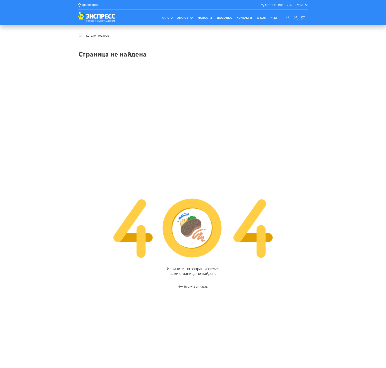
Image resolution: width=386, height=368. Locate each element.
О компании (267, 18)
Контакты (244, 18)
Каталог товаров (175, 18)
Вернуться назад (195, 286)
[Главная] (80, 35)
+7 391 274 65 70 (296, 5)
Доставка (224, 18)
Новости (205, 18)
